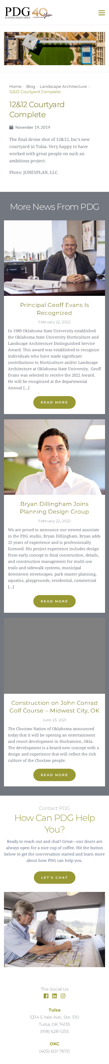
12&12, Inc (66, 139)
